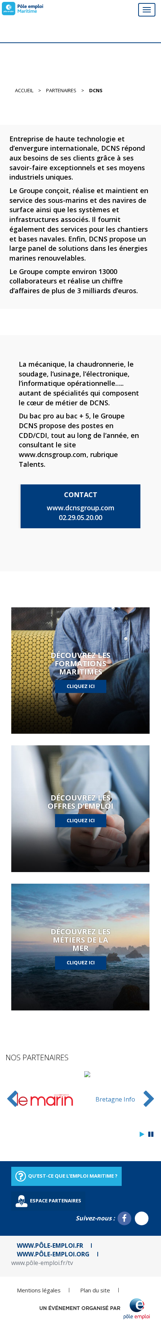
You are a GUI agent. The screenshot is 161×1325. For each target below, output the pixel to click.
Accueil (24, 90)
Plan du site (95, 1290)
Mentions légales (39, 1290)
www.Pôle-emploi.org (53, 1254)
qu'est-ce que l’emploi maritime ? (72, 1175)
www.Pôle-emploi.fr (50, 1245)
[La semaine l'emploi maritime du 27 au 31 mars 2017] (22, 8)
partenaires (61, 90)
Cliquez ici (81, 686)
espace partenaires (55, 1200)
